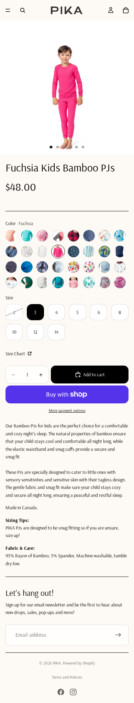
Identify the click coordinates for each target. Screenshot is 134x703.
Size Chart (15, 353)
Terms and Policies (67, 677)
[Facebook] (61, 692)
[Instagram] (73, 692)
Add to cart (94, 374)
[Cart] (125, 10)
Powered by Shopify (79, 663)
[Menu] (8, 10)
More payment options (67, 410)
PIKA (57, 663)
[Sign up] (118, 635)
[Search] (22, 10)
